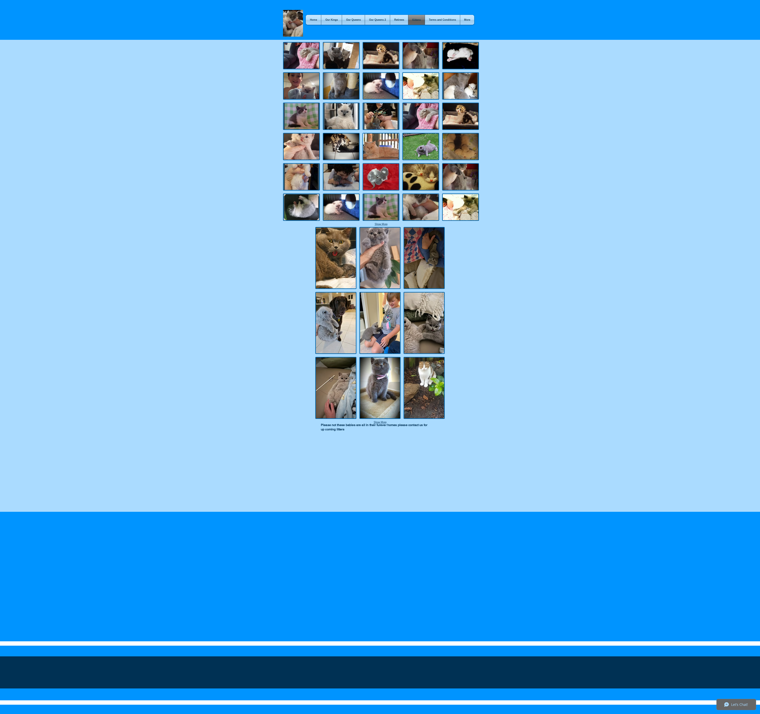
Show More (381, 224)
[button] (301, 55)
